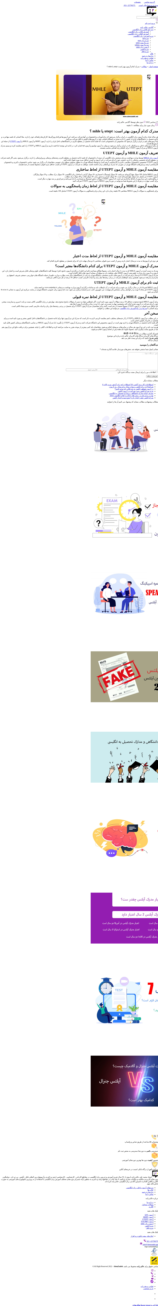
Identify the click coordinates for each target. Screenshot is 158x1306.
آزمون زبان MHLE (151, 158)
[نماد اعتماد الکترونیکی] (79, 1252)
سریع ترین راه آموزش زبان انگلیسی (133, 308)
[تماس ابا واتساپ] (151, 1299)
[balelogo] (152, 1282)
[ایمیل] (125, 334)
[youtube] (152, 1279)
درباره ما (150, 63)
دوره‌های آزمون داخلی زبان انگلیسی (139, 1188)
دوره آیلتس (144, 49)
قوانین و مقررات (147, 58)
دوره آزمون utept (142, 43)
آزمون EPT (149, 1215)
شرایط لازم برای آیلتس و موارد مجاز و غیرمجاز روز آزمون (131, 387)
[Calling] (152, 1274)
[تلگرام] (130, 334)
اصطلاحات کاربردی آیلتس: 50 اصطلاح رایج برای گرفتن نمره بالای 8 (127, 385)
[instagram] (152, 1271)
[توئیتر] (132, 334)
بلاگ (151, 54)
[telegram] (152, 1277)
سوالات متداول (147, 1205)
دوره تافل (145, 52)
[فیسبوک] (135, 334)
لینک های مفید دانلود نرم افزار (142, 1236)
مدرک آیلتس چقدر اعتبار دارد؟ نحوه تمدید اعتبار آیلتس (133, 398)
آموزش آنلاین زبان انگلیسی (138, 32)
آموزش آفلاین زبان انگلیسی (138, 34)
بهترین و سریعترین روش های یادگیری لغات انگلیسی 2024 (131, 396)
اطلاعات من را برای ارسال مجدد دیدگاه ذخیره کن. (136, 372)
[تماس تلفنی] (152, 1294)
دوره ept (146, 38)
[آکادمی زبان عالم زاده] (151, 15)
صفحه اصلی (153, 67)
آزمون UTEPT (15, 141)
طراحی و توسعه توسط (145, 1305)
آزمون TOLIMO (147, 1221)
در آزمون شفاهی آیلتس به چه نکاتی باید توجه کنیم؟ (134, 389)
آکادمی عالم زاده (146, 27)
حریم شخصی (148, 1289)
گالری (151, 1207)
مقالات (144, 67)
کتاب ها (150, 1190)
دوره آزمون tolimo (142, 45)
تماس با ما (149, 60)
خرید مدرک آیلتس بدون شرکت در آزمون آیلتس (135, 391)
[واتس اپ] (127, 334)
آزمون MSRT (148, 1217)
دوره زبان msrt (143, 41)
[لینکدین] (137, 334)
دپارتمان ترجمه (147, 56)
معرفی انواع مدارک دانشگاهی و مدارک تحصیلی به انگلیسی (131, 393)
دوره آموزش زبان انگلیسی (143, 36)
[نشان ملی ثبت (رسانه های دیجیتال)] (79, 1260)
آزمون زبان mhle (142, 47)
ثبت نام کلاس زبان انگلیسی (142, 30)
